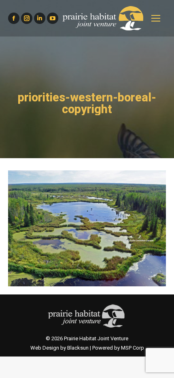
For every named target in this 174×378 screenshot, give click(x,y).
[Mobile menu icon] (156, 18)
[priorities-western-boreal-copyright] (87, 228)
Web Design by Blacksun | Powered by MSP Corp (87, 348)
